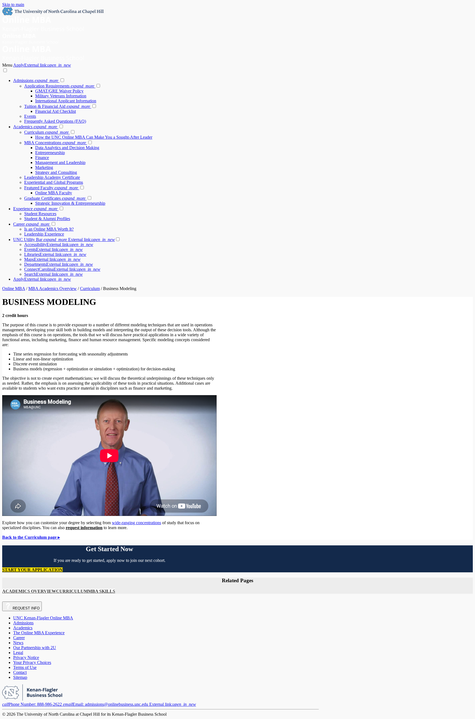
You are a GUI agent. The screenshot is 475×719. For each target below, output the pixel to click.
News (18, 642)
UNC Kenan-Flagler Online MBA (43, 618)
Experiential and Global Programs (53, 182)
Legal (18, 652)
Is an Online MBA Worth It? (49, 229)
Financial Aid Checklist (55, 111)
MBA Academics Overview (52, 288)
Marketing (44, 167)
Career (31, 224)
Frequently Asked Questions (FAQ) (55, 121)
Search (53, 274)
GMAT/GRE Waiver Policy (59, 91)
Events (30, 116)
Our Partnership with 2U (34, 647)
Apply (42, 65)
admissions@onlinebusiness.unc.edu (129, 704)
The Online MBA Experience (39, 632)
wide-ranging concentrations (136, 522)
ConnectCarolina (62, 269)
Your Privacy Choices (32, 662)
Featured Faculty (51, 187)
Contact (20, 672)
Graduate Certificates (54, 198)
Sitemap (20, 677)
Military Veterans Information (60, 96)
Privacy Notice (26, 657)
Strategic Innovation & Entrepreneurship (70, 203)
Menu (7, 65)
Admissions (35, 80)
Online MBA (13, 288)
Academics (35, 126)
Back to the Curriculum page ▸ (31, 537)
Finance (42, 157)
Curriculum (46, 132)
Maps (52, 259)
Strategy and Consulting (56, 172)
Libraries (55, 254)
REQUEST (26, 608)
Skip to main (13, 4)
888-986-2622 (32, 704)
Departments (58, 264)
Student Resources (40, 213)
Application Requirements (59, 86)
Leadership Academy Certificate (52, 177)
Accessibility (58, 244)
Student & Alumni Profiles (47, 218)
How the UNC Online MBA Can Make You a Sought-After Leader (93, 137)
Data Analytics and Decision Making (67, 147)
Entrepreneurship (50, 152)
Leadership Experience (44, 234)
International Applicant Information (65, 101)
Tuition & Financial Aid (57, 106)
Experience (35, 208)
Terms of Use (25, 667)
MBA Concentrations (55, 142)
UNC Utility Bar (64, 239)
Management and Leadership (60, 162)
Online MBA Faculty (53, 192)
